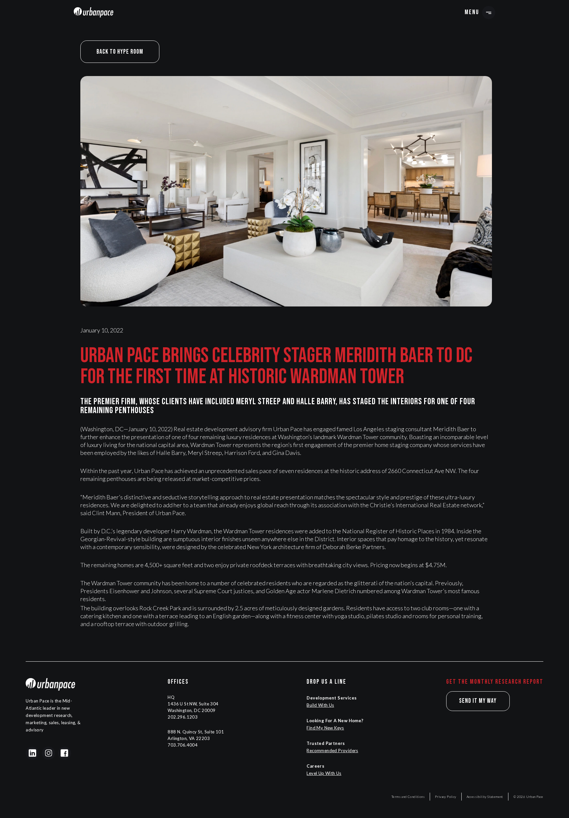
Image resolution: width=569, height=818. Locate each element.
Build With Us (320, 705)
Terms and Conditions (408, 797)
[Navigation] (93, 12)
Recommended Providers (332, 750)
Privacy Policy (445, 797)
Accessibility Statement (485, 797)
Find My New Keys (325, 727)
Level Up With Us (324, 773)
